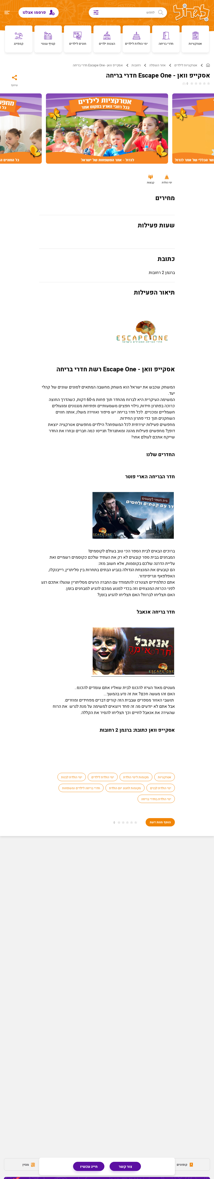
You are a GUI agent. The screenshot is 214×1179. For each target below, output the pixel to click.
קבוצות (150, 182)
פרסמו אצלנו (35, 12)
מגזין (26, 1164)
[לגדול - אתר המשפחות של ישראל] (191, 13)
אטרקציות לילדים (185, 65)
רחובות (136, 65)
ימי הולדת (167, 182)
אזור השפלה (157, 65)
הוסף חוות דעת (160, 822)
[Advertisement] (107, 888)
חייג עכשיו (89, 1166)
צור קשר (125, 1166)
